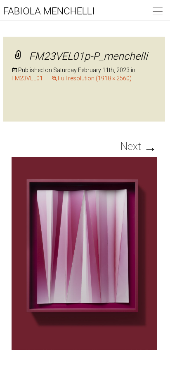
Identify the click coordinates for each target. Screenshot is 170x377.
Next (138, 146)
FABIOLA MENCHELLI (49, 11)
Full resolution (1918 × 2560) (95, 78)
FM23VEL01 (27, 78)
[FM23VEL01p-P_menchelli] (84, 253)
